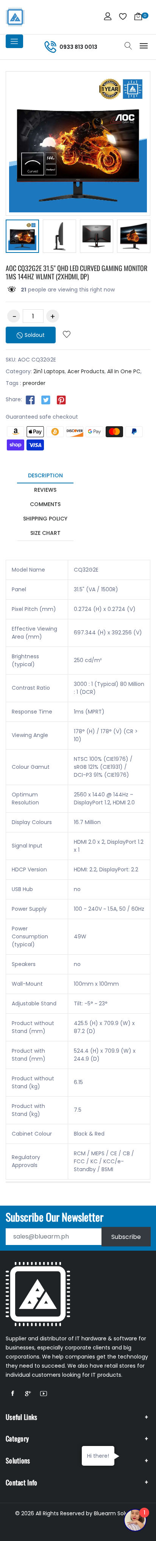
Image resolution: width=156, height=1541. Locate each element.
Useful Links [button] (21, 1417)
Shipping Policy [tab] (45, 518)
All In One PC (123, 371)
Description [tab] (45, 475)
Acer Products (86, 371)
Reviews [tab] (45, 490)
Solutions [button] (18, 1460)
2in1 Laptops (49, 371)
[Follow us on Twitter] (46, 400)
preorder (34, 383)
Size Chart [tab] (45, 533)
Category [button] (17, 1438)
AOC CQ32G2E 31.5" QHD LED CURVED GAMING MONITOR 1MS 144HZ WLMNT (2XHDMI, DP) (76, 272)
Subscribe (126, 1236)
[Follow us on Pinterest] (61, 400)
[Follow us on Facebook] (30, 400)
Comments (45, 504)
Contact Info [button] (21, 1482)
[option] (22, 237)
